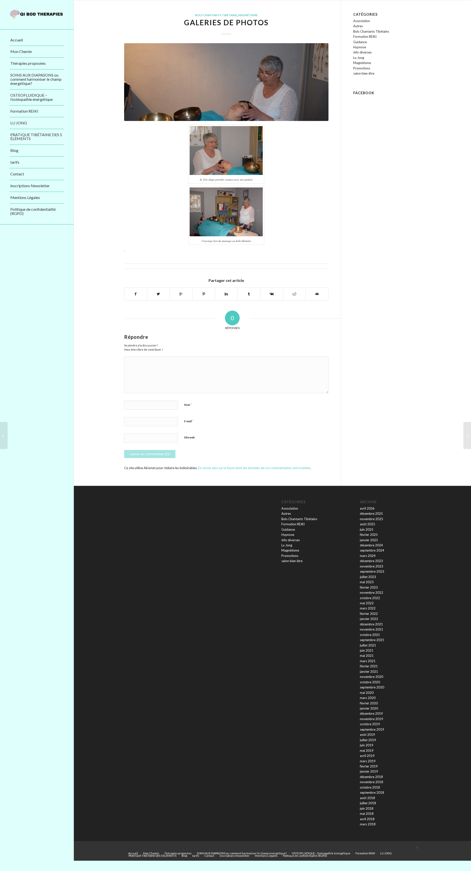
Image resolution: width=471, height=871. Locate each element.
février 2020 (369, 703)
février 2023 (369, 587)
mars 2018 (368, 824)
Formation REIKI (365, 37)
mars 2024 (368, 556)
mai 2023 (367, 582)
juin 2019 (366, 745)
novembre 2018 (371, 782)
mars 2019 (368, 761)
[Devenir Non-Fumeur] (467, 435)
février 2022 (369, 614)
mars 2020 (368, 698)
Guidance (360, 42)
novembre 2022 (371, 592)
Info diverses (362, 52)
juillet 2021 (368, 645)
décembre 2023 (371, 561)
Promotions (361, 68)
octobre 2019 (370, 724)
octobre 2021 (370, 635)
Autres (358, 26)
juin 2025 (366, 529)
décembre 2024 (371, 545)
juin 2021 (366, 650)
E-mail (189, 421)
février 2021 (369, 666)
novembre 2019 (371, 719)
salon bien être (363, 73)
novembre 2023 (371, 566)
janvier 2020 (369, 708)
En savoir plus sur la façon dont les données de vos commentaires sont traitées (254, 468)
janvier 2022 (369, 619)
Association (361, 21)
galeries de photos (226, 22)
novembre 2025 (371, 519)
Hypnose (359, 47)
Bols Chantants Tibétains (216, 15)
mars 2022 (368, 608)
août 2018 (367, 798)
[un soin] (226, 82)
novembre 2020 (371, 677)
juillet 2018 (368, 803)
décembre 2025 (371, 513)
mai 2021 (367, 656)
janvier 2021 (369, 671)
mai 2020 (367, 693)
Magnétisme (248, 15)
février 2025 (369, 535)
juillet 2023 (368, 577)
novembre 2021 (371, 629)
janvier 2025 (369, 540)
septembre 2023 (372, 571)
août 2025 (367, 524)
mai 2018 (367, 814)
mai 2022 (367, 603)
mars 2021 (368, 661)
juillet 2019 (368, 740)
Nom (188, 405)
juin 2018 (366, 808)
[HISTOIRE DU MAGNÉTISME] (4, 435)
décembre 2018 (371, 777)
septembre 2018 (372, 792)
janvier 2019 (369, 771)
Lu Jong (358, 58)
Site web (189, 437)
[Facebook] (417, 847)
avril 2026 (367, 508)
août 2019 (367, 735)
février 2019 (369, 766)
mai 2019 (367, 750)
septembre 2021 (372, 640)
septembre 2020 (372, 687)
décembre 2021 (371, 624)
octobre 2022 (370, 598)
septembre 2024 (372, 550)
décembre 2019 (371, 713)
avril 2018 (367, 819)
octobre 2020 (370, 682)
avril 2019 (367, 756)
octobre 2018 (370, 787)
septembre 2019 (372, 729)
